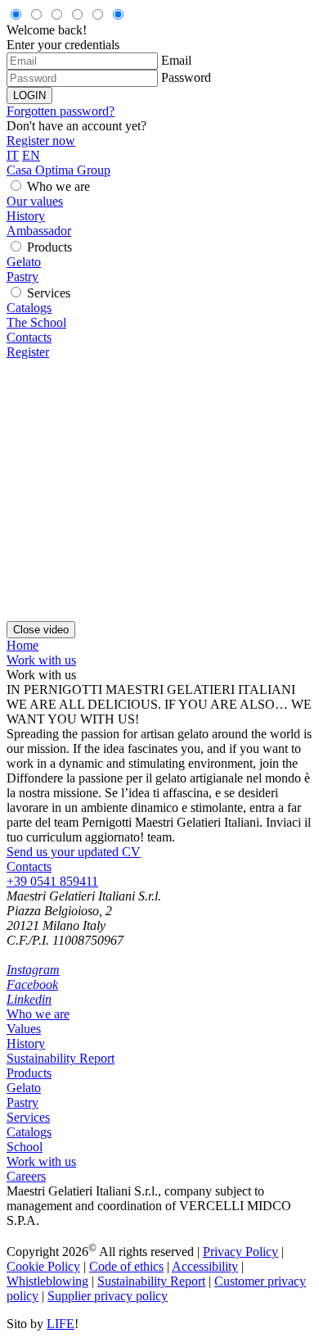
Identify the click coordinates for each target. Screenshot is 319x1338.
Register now (41, 140)
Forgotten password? (61, 111)
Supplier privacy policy (107, 1296)
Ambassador (39, 231)
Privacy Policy (240, 1252)
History (26, 216)
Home (22, 645)
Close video (41, 630)
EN (31, 155)
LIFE (60, 1324)
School (25, 1147)
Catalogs (29, 308)
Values (24, 1029)
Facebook (32, 984)
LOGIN (29, 95)
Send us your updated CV (74, 852)
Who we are (58, 186)
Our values (35, 201)
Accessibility (205, 1266)
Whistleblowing (47, 1281)
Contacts (29, 337)
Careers (26, 1176)
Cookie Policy (43, 1266)
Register (28, 352)
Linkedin (29, 999)
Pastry (22, 276)
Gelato (24, 262)
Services (48, 293)
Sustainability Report (61, 1058)
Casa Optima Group (58, 170)
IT (13, 155)
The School (36, 322)
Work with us (41, 660)
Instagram (33, 970)
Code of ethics (126, 1266)
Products (49, 247)
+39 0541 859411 (52, 881)
